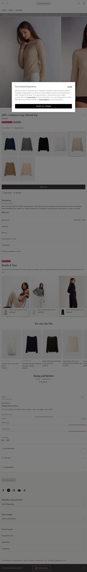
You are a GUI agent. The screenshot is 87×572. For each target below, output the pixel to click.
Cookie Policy (31, 97)
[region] (43, 97)
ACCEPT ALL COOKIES (43, 106)
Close (69, 87)
